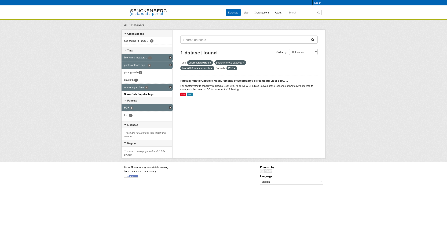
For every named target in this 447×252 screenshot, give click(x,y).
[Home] (125, 25)
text (190, 94)
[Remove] (210, 62)
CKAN (266, 171)
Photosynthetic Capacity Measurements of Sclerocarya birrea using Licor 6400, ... (234, 81)
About (278, 12)
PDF (183, 94)
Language (266, 176)
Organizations (261, 12)
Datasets (233, 12)
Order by (281, 52)
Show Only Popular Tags (138, 94)
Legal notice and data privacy (140, 171)
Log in (317, 2)
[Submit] (318, 12)
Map (246, 12)
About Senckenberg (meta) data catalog (146, 167)
